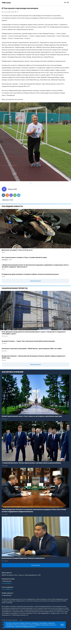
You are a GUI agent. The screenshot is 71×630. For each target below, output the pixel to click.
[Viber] (11, 195)
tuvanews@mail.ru (7, 589)
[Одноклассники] (7, 195)
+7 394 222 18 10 (6, 581)
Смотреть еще (35, 565)
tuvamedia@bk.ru (7, 583)
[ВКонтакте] (3, 195)
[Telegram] (18, 195)
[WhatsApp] (15, 195)
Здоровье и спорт (7, 200)
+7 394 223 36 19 (6, 595)
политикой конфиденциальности (25, 626)
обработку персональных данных (45, 625)
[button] (68, 141)
